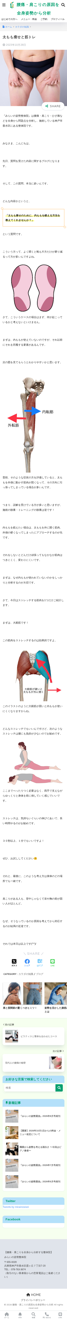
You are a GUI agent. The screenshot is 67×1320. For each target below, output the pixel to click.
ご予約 (43, 19)
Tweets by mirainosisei (16, 1207)
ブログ (39, 973)
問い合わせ (47, 1317)
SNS (20, 1317)
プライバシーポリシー (33, 1300)
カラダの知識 (26, 973)
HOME (35, 1295)
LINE (60, 1317)
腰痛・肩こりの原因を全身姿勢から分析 (37, 8)
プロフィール (58, 19)
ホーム (6, 1317)
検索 (33, 1317)
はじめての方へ (9, 19)
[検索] (59, 1087)
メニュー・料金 (29, 19)
